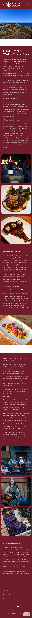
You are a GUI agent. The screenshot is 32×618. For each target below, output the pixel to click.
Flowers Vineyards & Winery (14, 75)
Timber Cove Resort (18, 61)
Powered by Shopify (21, 613)
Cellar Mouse (13, 613)
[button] (4, 4)
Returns (5, 599)
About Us (6, 591)
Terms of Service (8, 595)
